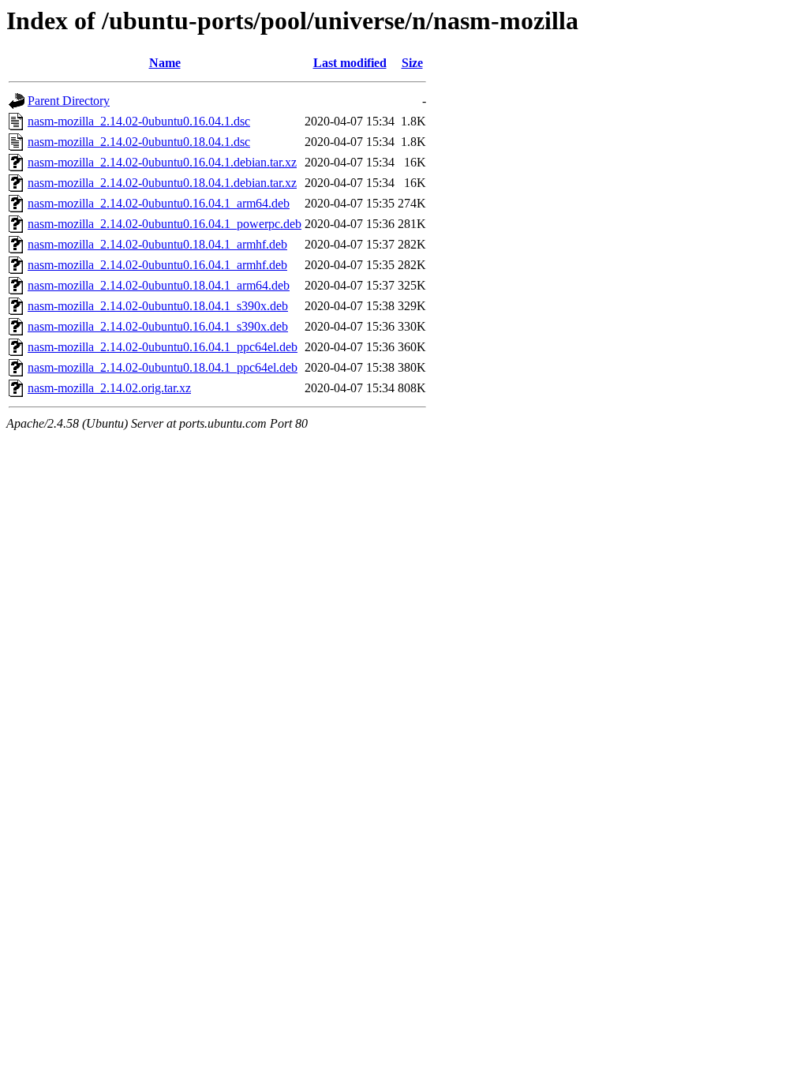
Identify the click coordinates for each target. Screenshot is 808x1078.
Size (412, 62)
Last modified (350, 62)
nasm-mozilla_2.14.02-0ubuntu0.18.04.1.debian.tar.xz (162, 182)
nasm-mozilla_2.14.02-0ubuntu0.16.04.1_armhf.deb (157, 264)
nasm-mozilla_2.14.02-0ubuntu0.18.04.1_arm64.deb (159, 285)
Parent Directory (69, 100)
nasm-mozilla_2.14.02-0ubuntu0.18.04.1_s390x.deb (158, 306)
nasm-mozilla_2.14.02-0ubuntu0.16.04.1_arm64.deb (159, 203)
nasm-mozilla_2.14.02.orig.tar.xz (109, 388)
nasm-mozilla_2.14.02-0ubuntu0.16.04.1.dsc (139, 121)
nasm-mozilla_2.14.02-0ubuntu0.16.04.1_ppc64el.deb (162, 347)
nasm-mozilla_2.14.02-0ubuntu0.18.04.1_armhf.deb (157, 244)
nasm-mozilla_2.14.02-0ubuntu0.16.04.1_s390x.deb (158, 326)
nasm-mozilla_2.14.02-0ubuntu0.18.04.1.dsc (139, 141)
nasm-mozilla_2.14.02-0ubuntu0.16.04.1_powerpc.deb (164, 223)
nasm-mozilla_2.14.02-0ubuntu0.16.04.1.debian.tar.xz (162, 162)
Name (165, 62)
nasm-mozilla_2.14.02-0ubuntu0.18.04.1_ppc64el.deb (162, 367)
